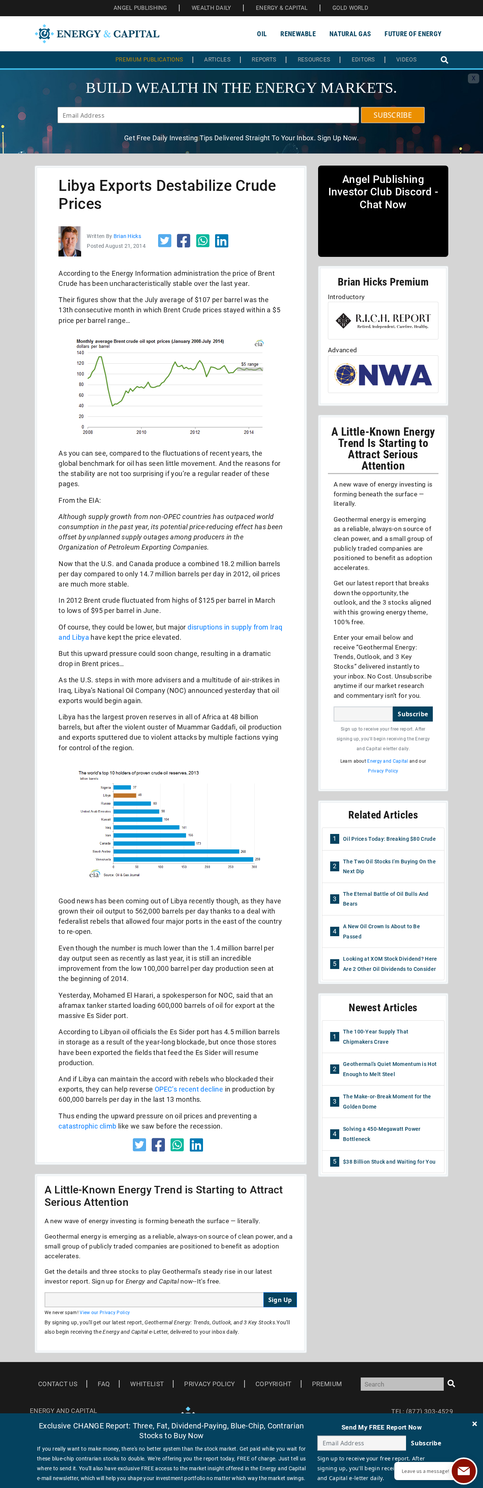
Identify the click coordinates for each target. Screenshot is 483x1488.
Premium (327, 1384)
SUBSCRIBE (393, 115)
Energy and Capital (387, 761)
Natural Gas (350, 34)
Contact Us (57, 1384)
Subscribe (413, 714)
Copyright (273, 1384)
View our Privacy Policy (105, 1312)
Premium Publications (149, 60)
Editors (363, 60)
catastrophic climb (87, 1126)
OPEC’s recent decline (189, 1089)
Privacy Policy (383, 771)
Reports (264, 60)
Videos (406, 60)
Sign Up (280, 1300)
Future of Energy (413, 34)
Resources (314, 60)
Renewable (298, 34)
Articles (217, 60)
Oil (262, 34)
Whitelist (147, 1384)
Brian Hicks (127, 236)
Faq (104, 1384)
